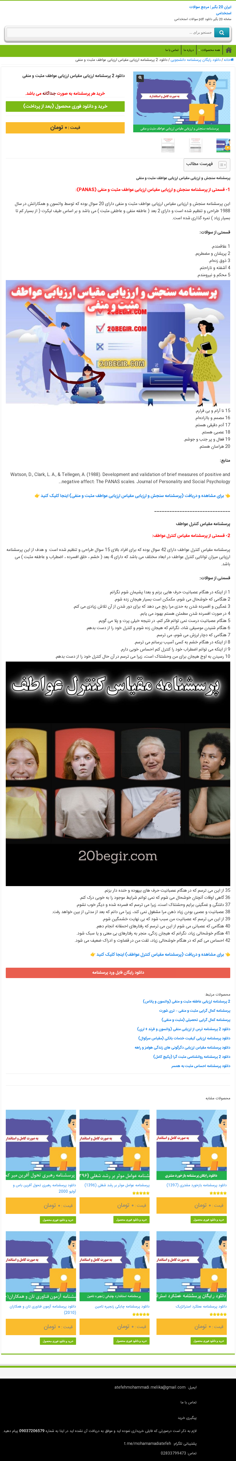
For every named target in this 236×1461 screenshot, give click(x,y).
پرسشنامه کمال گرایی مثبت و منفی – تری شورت (194, 1011)
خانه (227, 60)
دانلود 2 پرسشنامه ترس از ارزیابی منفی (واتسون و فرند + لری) (183, 1029)
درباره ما (189, 50)
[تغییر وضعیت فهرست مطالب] (220, 165)
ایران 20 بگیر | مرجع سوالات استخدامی (210, 10)
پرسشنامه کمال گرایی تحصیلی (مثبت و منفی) (196, 1020)
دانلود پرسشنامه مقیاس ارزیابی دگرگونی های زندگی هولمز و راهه (182, 1048)
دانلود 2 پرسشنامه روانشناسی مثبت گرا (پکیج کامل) (191, 1057)
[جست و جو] (221, 32)
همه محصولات (210, 50)
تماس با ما (172, 50)
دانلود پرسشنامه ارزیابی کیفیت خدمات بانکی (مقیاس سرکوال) (184, 1038)
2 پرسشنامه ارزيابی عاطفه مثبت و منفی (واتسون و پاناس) (186, 1002)
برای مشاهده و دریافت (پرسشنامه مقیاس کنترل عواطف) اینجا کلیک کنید (160, 954)
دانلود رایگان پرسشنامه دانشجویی (196, 60)
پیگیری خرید (187, 1418)
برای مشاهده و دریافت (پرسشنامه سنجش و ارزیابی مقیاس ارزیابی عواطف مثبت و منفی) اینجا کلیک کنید (132, 496)
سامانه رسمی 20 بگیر (229, 50)
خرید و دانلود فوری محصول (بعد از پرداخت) (65, 106)
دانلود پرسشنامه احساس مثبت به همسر (200, 1066)
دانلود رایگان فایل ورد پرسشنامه (118, 972)
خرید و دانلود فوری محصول (208, 1219)
